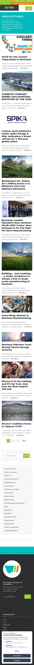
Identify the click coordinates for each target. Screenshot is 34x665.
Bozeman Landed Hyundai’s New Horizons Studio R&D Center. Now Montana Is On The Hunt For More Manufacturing (16, 225)
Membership (6, 625)
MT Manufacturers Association (14, 503)
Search (26, 455)
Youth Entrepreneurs (11, 530)
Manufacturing (9, 496)
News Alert (8, 510)
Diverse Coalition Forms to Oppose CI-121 (16, 425)
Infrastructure (9, 493)
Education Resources (11, 479)
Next (23, 441)
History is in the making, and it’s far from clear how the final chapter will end (17, 385)
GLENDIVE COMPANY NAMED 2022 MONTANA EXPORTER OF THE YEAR (16, 97)
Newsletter (8, 513)
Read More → (24, 68)
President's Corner (10, 517)
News (6, 506)
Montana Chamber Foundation (22, 3)
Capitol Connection (10, 472)
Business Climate (10, 469)
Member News (9, 500)
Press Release (9, 520)
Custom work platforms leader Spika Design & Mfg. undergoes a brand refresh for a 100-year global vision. (16, 136)
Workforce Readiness (11, 527)
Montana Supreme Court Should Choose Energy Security (16, 347)
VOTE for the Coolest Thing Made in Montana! (16, 58)
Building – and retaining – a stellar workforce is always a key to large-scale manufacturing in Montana (16, 278)
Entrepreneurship (9, 482)
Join (22, 1)
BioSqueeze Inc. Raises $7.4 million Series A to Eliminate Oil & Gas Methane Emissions (16, 185)
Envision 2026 (9, 486)
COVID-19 (7, 475)
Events (5, 629)
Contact (30, 1)
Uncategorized (9, 524)
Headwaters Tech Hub (11, 489)
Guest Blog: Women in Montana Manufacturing (16, 316)
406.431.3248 (11, 591)
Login (17, 1)
